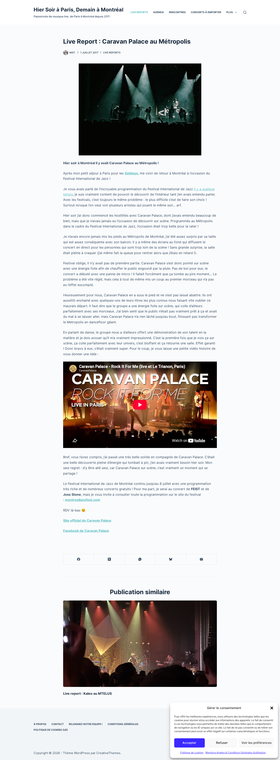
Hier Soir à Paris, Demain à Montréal (78, 10)
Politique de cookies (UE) (51, 729)
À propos (40, 724)
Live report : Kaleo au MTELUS (87, 693)
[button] (272, 708)
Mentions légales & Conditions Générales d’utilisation (235, 752)
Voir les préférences (256, 743)
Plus (229, 12)
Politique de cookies (191, 752)
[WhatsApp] (140, 559)
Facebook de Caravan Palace (86, 531)
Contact (57, 724)
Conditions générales (123, 724)
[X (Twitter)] (109, 559)
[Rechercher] (244, 12)
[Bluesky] (170, 559)
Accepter (189, 743)
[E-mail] (201, 559)
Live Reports (139, 12)
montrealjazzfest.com (82, 500)
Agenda (158, 12)
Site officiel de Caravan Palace (87, 520)
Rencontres (177, 12)
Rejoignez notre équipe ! (85, 724)
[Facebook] (78, 559)
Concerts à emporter (206, 12)
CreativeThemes (108, 753)
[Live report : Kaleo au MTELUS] (140, 644)
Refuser (222, 743)
